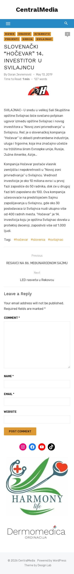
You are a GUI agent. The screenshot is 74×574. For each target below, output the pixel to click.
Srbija (27, 39)
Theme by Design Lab (37, 565)
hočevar (22, 240)
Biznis (9, 34)
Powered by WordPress (51, 560)
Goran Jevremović (20, 74)
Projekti (12, 39)
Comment (12, 318)
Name (9, 376)
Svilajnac (44, 39)
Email (9, 394)
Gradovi (24, 34)
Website (10, 412)
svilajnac (56, 240)
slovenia (39, 240)
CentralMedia (37, 9)
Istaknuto (42, 34)
